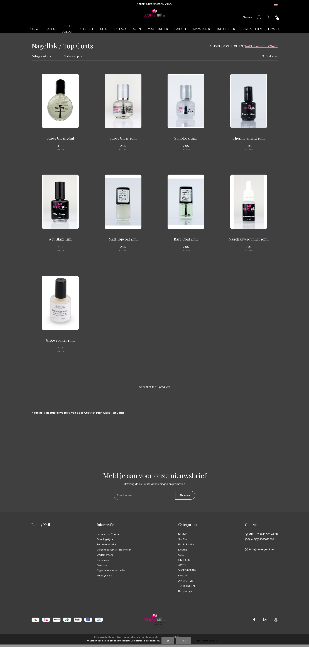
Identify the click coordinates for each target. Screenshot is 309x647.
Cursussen (103, 560)
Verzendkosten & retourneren (114, 549)
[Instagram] (264, 619)
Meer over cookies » (207, 640)
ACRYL (137, 29)
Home (217, 46)
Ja (168, 640)
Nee (184, 640)
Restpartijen (251, 29)
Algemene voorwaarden (111, 570)
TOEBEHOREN (225, 29)
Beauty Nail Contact (108, 534)
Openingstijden (105, 539)
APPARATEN (201, 29)
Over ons (102, 565)
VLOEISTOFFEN (158, 29)
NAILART (180, 29)
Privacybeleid (104, 575)
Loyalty (273, 29)
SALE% (50, 29)
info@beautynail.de (261, 549)
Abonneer (185, 495)
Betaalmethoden (107, 544)
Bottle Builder (67, 29)
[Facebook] (254, 619)
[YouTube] (276, 619)
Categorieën (39, 56)
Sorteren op (71, 56)
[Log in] (259, 17)
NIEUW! (34, 29)
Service (247, 17)
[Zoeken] (267, 17)
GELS (103, 29)
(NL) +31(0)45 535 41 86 (263, 534)
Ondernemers (105, 554)
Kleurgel (87, 29)
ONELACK (120, 29)
